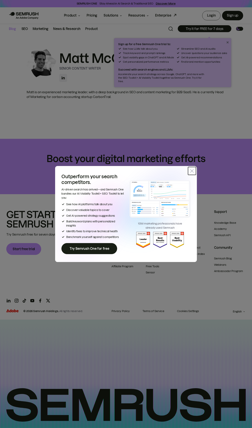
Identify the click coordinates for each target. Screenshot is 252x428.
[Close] (192, 171)
